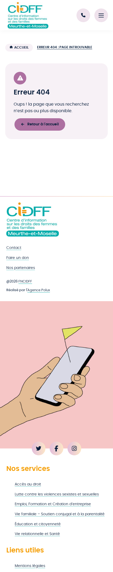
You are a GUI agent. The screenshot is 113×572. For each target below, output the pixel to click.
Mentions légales (30, 566)
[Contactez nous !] (83, 15)
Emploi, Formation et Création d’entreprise (53, 504)
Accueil (21, 47)
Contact (13, 248)
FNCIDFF (25, 281)
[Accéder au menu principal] (101, 15)
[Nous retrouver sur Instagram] (74, 448)
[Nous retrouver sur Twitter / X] (38, 448)
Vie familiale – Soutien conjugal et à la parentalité (60, 514)
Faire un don (17, 258)
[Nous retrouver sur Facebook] (56, 448)
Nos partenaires (20, 268)
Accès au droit (28, 484)
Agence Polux (38, 290)
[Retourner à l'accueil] (32, 219)
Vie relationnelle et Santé (37, 534)
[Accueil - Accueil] (28, 15)
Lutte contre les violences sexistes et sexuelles (57, 494)
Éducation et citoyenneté (38, 524)
